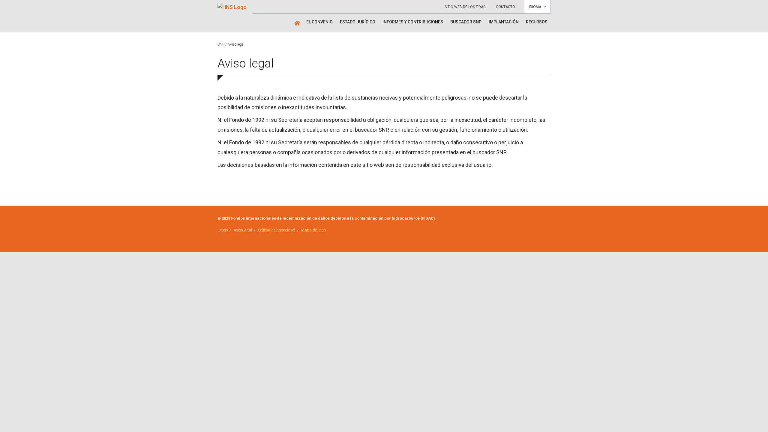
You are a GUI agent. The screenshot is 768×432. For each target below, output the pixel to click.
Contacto (505, 7)
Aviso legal (243, 230)
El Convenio (319, 22)
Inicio (223, 230)
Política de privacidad (276, 230)
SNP (221, 44)
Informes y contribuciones (412, 22)
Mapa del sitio (313, 230)
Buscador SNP (466, 22)
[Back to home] (232, 5)
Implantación (504, 22)
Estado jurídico (357, 22)
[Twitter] (548, 219)
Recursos (537, 22)
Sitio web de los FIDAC (465, 7)
